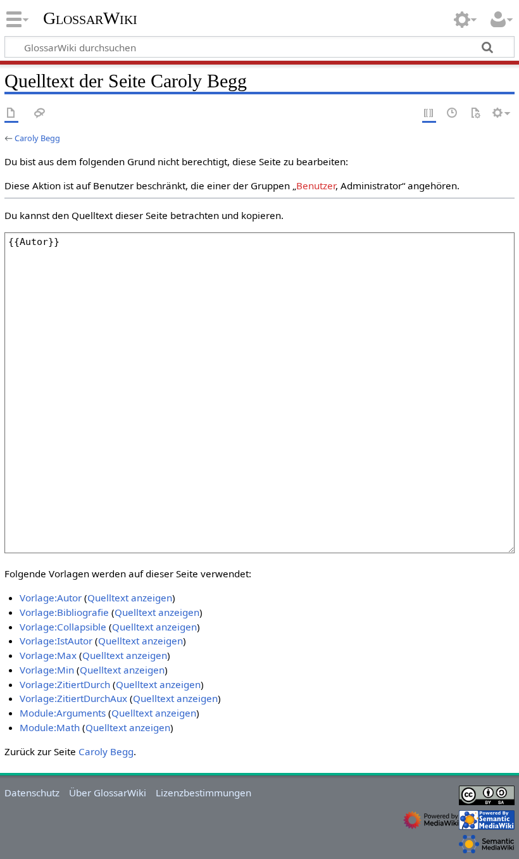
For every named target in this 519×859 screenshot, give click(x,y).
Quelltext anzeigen (129, 597)
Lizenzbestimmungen (203, 792)
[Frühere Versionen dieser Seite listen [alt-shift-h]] (453, 113)
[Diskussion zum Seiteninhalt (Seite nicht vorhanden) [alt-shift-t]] (40, 113)
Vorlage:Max (48, 655)
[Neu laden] (475, 113)
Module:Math (50, 727)
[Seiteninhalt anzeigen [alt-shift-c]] (11, 113)
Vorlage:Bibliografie (64, 612)
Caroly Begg (37, 138)
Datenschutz (31, 792)
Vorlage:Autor (51, 597)
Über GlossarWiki (107, 792)
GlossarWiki (90, 18)
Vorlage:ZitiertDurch (65, 684)
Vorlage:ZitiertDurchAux (73, 698)
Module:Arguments (63, 712)
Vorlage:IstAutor (56, 640)
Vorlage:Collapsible (63, 626)
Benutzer (315, 185)
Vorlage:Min (47, 669)
